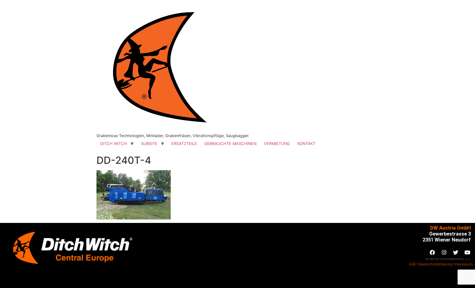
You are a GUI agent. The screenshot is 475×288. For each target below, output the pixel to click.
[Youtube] (467, 252)
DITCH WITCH (113, 143)
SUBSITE (149, 143)
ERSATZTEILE (184, 143)
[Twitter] (456, 252)
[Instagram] (444, 252)
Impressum (463, 264)
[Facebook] (432, 252)
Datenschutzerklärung (435, 264)
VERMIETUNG (277, 143)
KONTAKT (306, 143)
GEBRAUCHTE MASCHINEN (230, 143)
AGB (412, 264)
